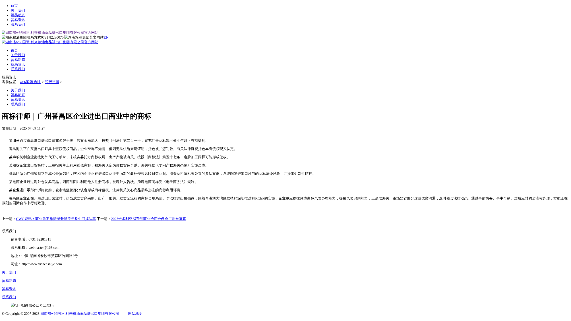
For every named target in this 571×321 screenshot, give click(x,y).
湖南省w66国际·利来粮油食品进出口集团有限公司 (79, 313)
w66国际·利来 (30, 82)
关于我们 (18, 10)
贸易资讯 (18, 20)
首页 (14, 6)
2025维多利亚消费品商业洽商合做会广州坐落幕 (148, 219)
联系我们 (18, 24)
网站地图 (135, 313)
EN (106, 37)
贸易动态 (18, 15)
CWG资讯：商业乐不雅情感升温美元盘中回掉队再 (56, 219)
